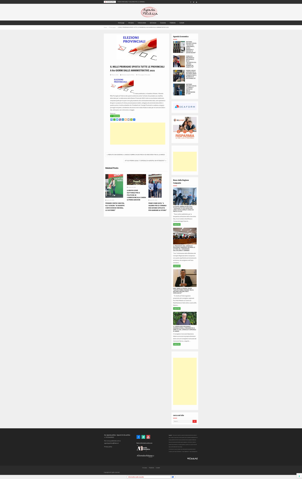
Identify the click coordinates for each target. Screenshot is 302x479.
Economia (163, 23)
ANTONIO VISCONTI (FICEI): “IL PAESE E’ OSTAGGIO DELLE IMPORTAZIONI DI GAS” (191, 89)
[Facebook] (190, 2)
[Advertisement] (137, 134)
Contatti (181, 23)
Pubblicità (172, 23)
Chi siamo (131, 23)
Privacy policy (108, 446)
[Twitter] (193, 2)
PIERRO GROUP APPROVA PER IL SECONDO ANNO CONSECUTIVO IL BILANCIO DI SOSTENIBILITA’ (191, 74)
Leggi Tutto (177, 224)
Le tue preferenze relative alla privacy (158, 477)
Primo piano (147, 75)
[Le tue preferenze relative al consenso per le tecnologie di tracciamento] (299, 476)
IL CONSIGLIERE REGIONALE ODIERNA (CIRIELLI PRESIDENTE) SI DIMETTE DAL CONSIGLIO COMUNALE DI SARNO (184, 329)
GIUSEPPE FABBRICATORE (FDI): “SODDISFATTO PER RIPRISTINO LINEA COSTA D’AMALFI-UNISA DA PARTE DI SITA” (183, 209)
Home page (121, 23)
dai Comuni (153, 23)
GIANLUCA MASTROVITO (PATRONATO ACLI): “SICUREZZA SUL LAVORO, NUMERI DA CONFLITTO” (191, 61)
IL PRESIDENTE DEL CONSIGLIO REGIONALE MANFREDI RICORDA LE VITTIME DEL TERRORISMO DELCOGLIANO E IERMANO (184, 248)
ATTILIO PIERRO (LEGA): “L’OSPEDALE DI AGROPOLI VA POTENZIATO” (145, 160)
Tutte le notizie (142, 23)
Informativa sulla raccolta (136, 477)
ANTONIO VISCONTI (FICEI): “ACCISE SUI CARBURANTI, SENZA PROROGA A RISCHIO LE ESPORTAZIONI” (191, 47)
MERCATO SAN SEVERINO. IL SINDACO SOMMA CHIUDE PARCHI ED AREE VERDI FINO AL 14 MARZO (136, 154)
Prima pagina (141, 75)
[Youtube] (196, 2)
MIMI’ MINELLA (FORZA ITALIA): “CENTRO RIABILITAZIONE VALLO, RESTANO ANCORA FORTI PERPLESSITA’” (183, 291)
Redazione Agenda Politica (128, 75)
